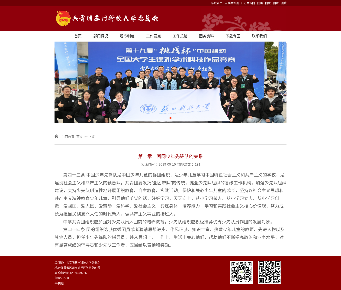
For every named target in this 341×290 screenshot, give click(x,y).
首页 (78, 36)
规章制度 (127, 36)
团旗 (260, 3)
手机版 (59, 283)
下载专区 (232, 36)
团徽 (268, 3)
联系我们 (259, 36)
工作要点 (153, 36)
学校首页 (216, 3)
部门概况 (100, 36)
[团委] (170, 18)
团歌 (283, 3)
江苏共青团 (248, 3)
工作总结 (180, 36)
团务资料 (206, 36)
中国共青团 (232, 3)
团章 (276, 3)
